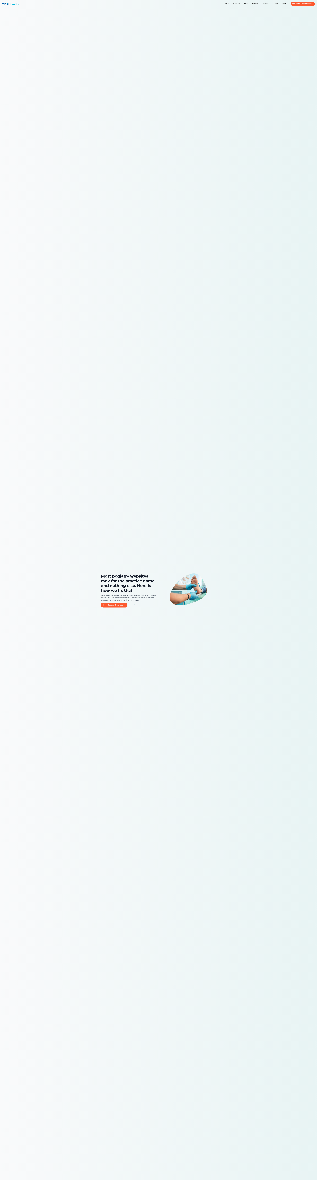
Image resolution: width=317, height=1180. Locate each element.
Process (255, 4)
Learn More (133, 605)
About (246, 4)
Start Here (236, 4)
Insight (284, 4)
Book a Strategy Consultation (302, 4)
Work (276, 4)
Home (227, 4)
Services (266, 4)
